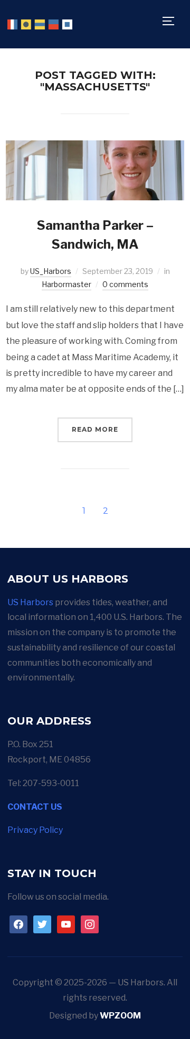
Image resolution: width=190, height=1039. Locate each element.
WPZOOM (120, 1016)
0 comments (125, 284)
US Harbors (30, 602)
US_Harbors (50, 271)
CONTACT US (34, 807)
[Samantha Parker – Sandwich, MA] (95, 147)
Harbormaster (66, 284)
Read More (95, 429)
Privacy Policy (35, 830)
